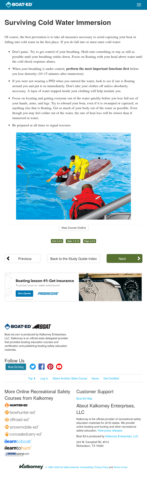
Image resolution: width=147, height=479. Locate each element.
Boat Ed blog (16, 367)
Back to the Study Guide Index (73, 258)
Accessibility (86, 467)
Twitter (33, 367)
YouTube (59, 367)
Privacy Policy (101, 467)
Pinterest (50, 367)
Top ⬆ (32, 378)
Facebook (41, 367)
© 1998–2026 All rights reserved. (62, 467)
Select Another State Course (70, 378)
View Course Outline (73, 228)
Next (122, 258)
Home (95, 378)
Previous (25, 258)
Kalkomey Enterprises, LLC (121, 436)
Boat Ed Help (84, 398)
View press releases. (110, 430)
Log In (44, 378)
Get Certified (111, 378)
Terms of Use (120, 467)
